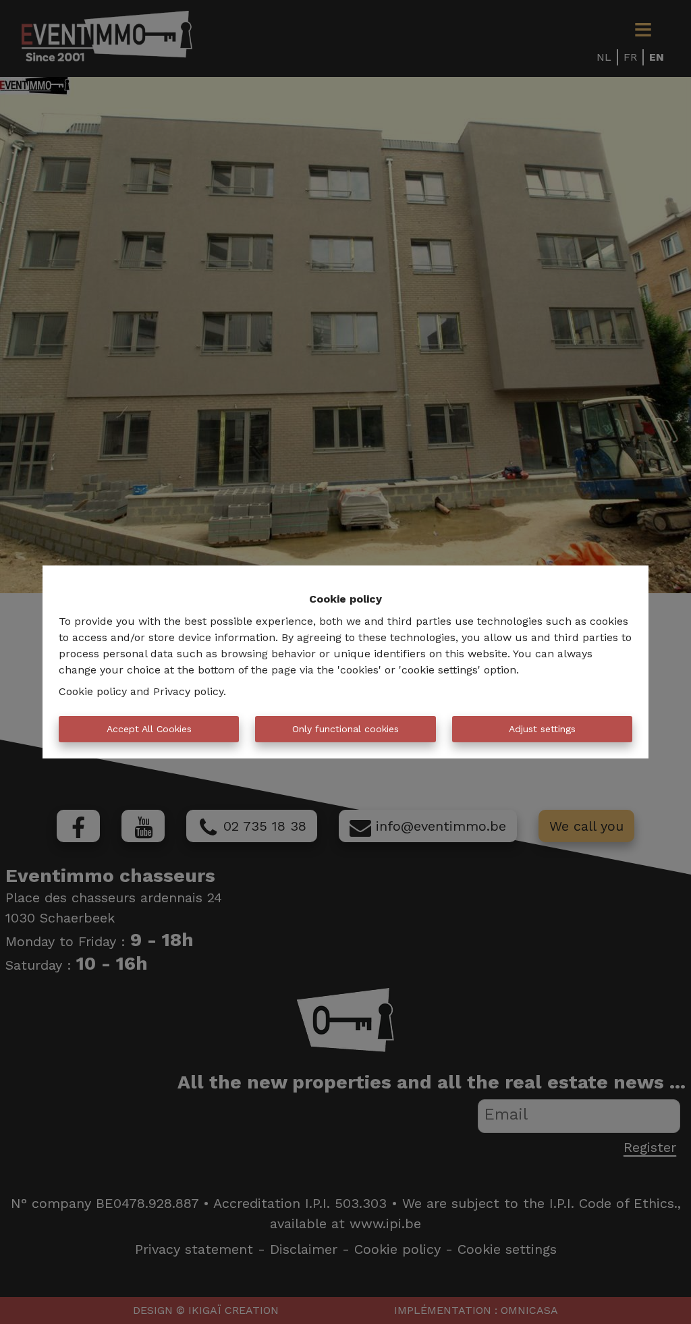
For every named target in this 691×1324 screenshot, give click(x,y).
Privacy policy (188, 691)
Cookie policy (93, 691)
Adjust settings (542, 728)
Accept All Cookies (149, 728)
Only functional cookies (345, 728)
